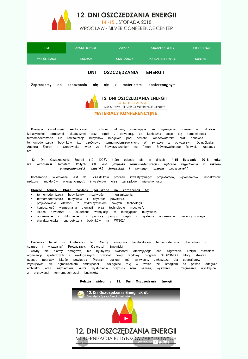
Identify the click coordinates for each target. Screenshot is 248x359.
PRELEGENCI (201, 48)
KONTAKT (201, 59)
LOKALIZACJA (124, 59)
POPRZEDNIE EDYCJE (163, 59)
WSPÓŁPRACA (46, 59)
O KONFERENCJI (85, 48)
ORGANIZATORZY (162, 48)
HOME (46, 48)
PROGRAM (85, 59)
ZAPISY (124, 48)
